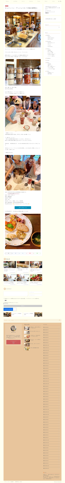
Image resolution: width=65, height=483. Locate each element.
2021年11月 (52, 442)
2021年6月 (52, 450)
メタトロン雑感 (50, 67)
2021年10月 (52, 445)
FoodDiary (31, 1)
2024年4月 (52, 368)
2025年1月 (52, 360)
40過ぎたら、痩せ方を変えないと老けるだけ (51, 474)
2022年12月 (52, 409)
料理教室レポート (51, 72)
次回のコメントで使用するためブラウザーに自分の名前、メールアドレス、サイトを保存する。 (22, 298)
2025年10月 (52, 350)
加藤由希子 (10, 196)
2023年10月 (52, 383)
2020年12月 (52, 465)
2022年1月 (52, 437)
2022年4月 (52, 429)
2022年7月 (52, 422)
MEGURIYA (10, 202)
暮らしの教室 (53, 18)
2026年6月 (52, 332)
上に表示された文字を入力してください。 (11, 302)
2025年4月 (52, 355)
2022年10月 (52, 414)
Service (23, 1)
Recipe (39, 1)
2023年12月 (52, 378)
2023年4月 (52, 399)
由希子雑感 (50, 73)
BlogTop (7, 1)
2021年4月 (52, 455)
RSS (45, 472)
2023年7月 (52, 391)
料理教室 (49, 50)
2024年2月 (52, 373)
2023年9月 (52, 386)
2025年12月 (52, 345)
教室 (9, 320)
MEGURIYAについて (51, 42)
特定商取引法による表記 (18, 481)
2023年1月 (52, 406)
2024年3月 (52, 370)
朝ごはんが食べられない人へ (48, 476)
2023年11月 (52, 381)
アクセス (49, 45)
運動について (50, 65)
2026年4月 (52, 337)
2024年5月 (52, 365)
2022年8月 (52, 419)
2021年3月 (52, 458)
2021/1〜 (49, 36)
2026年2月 (52, 342)
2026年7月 (52, 329)
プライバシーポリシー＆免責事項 (9, 481)
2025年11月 (52, 347)
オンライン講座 (50, 52)
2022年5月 (52, 427)
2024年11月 (52, 363)
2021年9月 (52, 447)
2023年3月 (52, 401)
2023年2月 (52, 404)
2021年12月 (52, 440)
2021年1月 (52, 463)
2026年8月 (52, 327)
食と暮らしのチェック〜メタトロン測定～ (51, 54)
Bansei (46, 1)
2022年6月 (52, 424)
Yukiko (53, 1)
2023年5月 (52, 396)
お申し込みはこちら (23, 207)
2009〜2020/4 (50, 39)
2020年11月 (52, 468)
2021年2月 (52, 460)
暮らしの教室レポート (51, 66)
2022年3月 (52, 432)
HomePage (15, 1)
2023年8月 (52, 388)
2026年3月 (52, 340)
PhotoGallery (50, 46)
